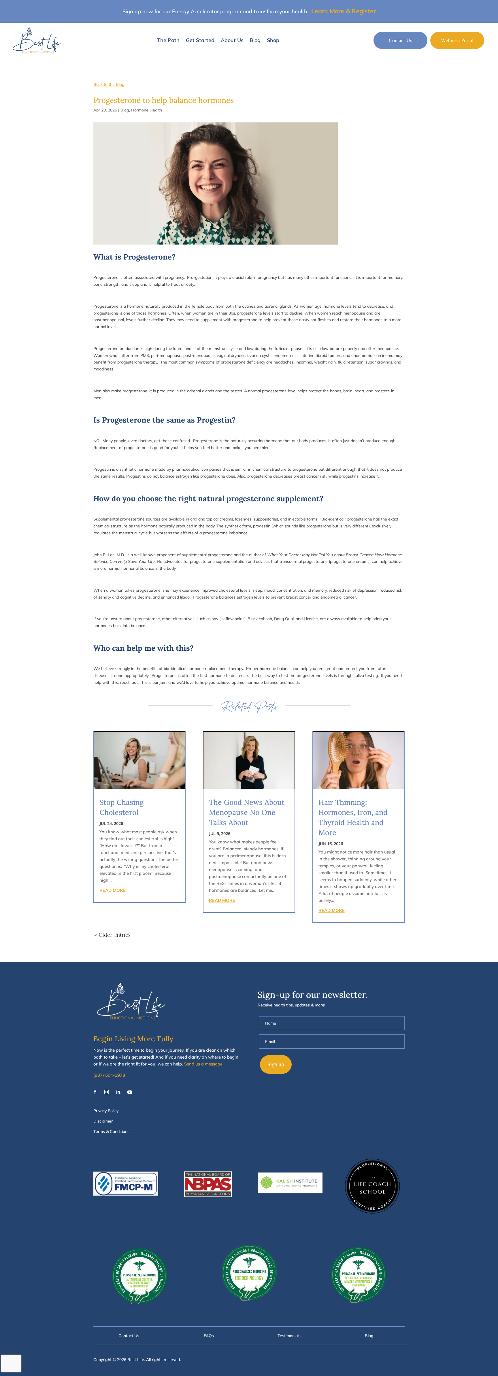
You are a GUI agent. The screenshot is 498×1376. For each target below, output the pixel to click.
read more (112, 890)
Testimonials (289, 1335)
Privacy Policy (105, 1110)
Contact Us (400, 40)
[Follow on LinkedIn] (118, 1092)
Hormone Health (146, 110)
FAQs (209, 1335)
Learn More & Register (343, 11)
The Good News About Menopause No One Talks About (246, 812)
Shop (273, 40)
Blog (255, 40)
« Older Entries (112, 935)
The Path (168, 40)
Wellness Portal (457, 40)
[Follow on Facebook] (95, 1092)
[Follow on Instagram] (106, 1092)
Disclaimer (103, 1121)
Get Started (200, 40)
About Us (232, 40)
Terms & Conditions (111, 1131)
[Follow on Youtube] (129, 1092)
